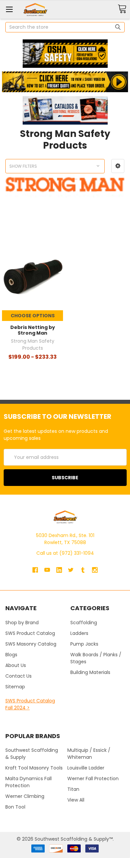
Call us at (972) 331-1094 (65, 553)
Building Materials (90, 672)
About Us (15, 665)
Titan (73, 789)
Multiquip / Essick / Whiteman (88, 753)
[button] (65, 53)
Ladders (79, 633)
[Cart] (122, 9)
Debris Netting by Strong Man (32, 330)
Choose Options (33, 315)
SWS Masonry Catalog (30, 644)
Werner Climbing (24, 796)
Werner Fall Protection (93, 778)
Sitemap (15, 686)
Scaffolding (83, 622)
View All (75, 800)
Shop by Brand (22, 622)
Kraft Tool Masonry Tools (34, 767)
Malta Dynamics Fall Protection (28, 782)
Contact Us (18, 676)
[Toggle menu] (9, 9)
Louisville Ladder (85, 767)
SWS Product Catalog (30, 633)
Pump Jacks (84, 644)
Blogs (11, 654)
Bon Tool (15, 807)
